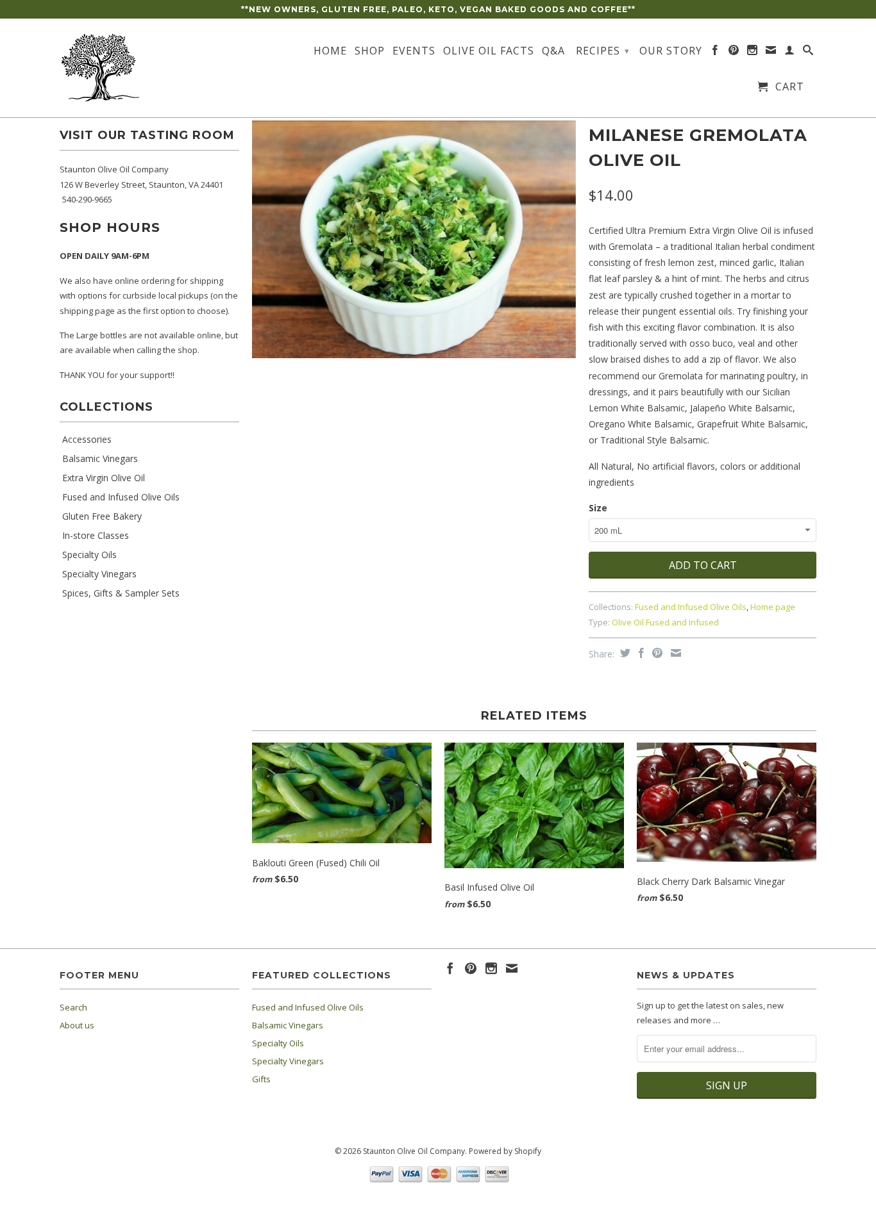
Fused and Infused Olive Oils (121, 497)
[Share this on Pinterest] (655, 653)
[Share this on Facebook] (639, 653)
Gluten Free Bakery (102, 516)
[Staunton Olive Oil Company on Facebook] (715, 52)
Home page (772, 607)
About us (77, 1025)
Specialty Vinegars (99, 574)
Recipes (603, 51)
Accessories (87, 439)
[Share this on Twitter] (623, 653)
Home (330, 51)
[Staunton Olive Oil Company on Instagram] (752, 52)
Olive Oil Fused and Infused (665, 622)
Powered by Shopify (505, 1151)
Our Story (670, 51)
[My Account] (789, 52)
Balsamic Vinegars (100, 459)
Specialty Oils (89, 555)
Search (73, 1007)
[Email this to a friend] (674, 653)
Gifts (261, 1079)
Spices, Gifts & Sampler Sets (121, 593)
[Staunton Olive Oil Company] (149, 68)
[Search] (808, 52)
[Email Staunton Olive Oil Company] (771, 52)
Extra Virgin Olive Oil (103, 478)
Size (598, 508)
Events (413, 51)
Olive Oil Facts (488, 51)
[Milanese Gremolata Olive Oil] (414, 239)
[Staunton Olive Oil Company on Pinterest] (734, 52)
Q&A (553, 51)
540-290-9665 (87, 199)
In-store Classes (95, 535)
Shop (370, 51)
